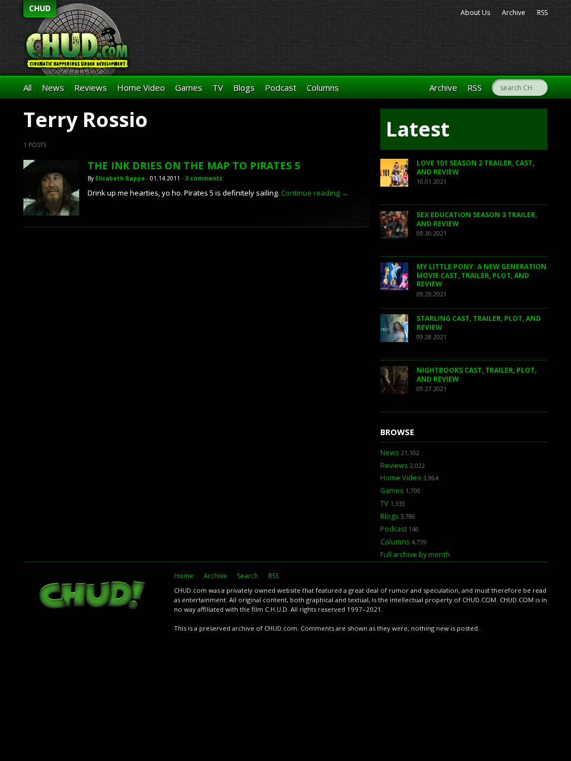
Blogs (244, 87)
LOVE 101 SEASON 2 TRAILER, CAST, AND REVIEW (475, 167)
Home (183, 575)
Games (188, 87)
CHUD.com (93, 596)
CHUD (40, 8)
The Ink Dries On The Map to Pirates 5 (194, 165)
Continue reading (315, 193)
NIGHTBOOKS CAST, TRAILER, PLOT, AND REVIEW (476, 374)
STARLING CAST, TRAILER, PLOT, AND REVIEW (479, 323)
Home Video (141, 87)
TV (217, 87)
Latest (417, 129)
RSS (542, 12)
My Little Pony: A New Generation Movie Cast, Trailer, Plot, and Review (481, 275)
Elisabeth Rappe (120, 178)
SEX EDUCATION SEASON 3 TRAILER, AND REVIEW (477, 219)
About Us (475, 12)
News (53, 87)
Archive (513, 12)
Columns (323, 87)
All (27, 87)
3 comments (203, 178)
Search (247, 575)
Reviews (90, 87)
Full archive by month (415, 554)
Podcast (281, 87)
